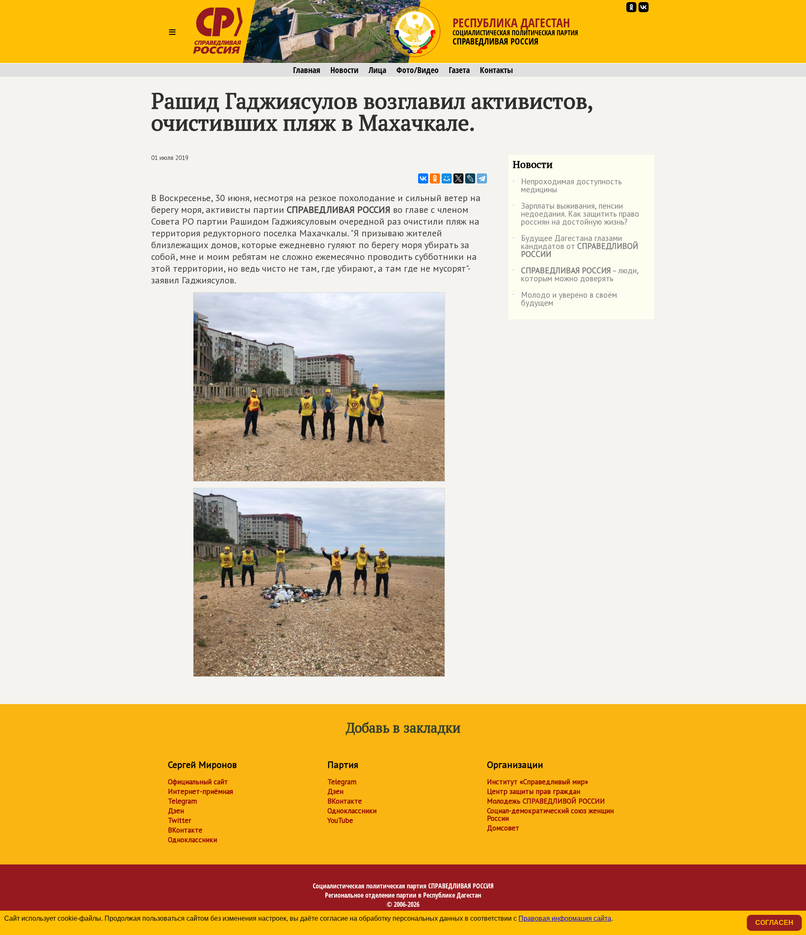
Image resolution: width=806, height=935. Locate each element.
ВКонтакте (185, 830)
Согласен (774, 922)
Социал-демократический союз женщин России (550, 814)
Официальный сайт (198, 782)
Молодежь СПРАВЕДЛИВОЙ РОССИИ (546, 801)
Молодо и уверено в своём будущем (565, 299)
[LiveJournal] (470, 178)
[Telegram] (482, 178)
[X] (458, 178)
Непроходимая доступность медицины (567, 186)
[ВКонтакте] (423, 178)
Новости (344, 70)
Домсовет (503, 828)
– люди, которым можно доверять (576, 275)
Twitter (179, 820)
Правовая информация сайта (564, 918)
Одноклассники (192, 839)
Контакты (496, 70)
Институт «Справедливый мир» (537, 782)
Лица (377, 70)
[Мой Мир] (447, 178)
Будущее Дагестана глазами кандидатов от (575, 246)
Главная (306, 70)
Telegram (182, 801)
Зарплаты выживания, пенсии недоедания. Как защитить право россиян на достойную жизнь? (576, 214)
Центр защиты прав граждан (533, 791)
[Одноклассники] (435, 178)
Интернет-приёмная (200, 791)
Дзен (176, 811)
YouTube (340, 820)
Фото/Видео (417, 70)
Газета (459, 70)
